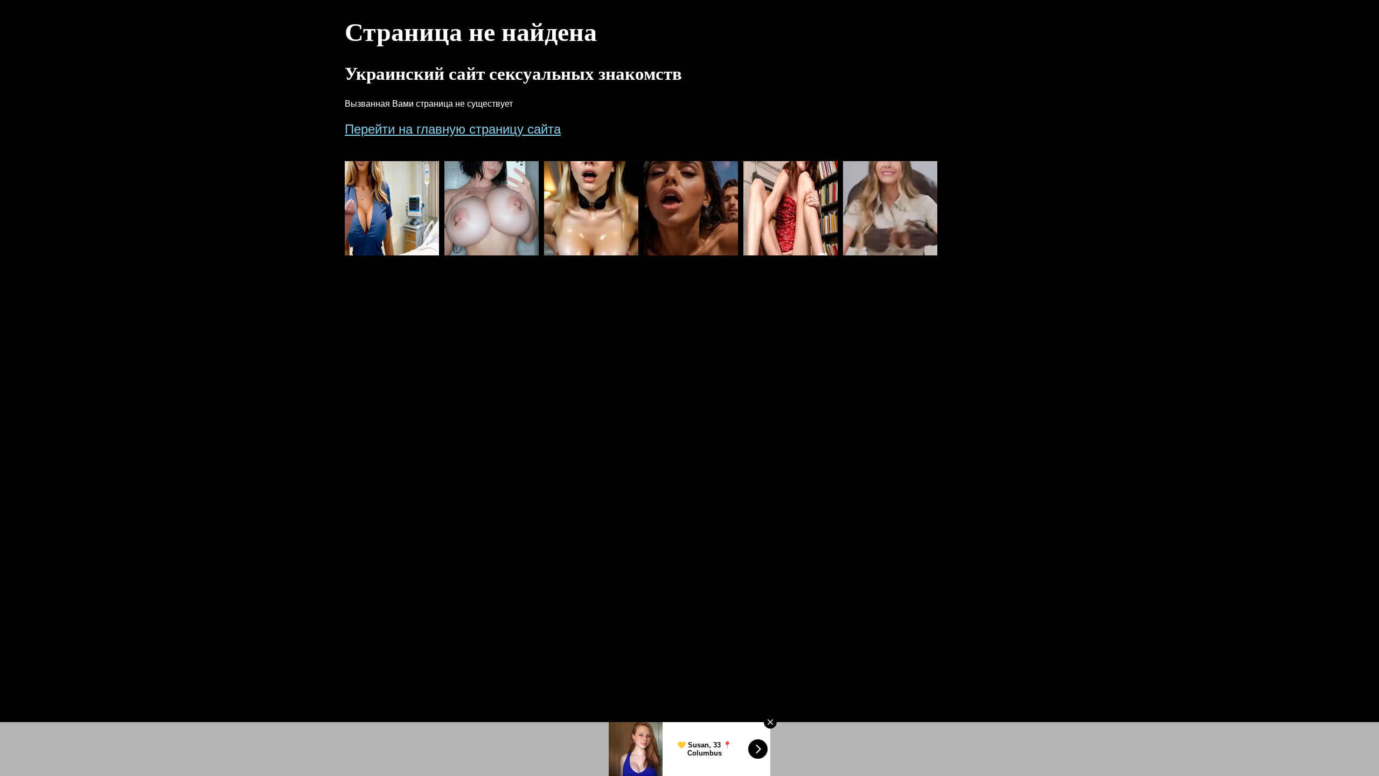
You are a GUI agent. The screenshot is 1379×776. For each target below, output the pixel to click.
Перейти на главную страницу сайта (453, 129)
